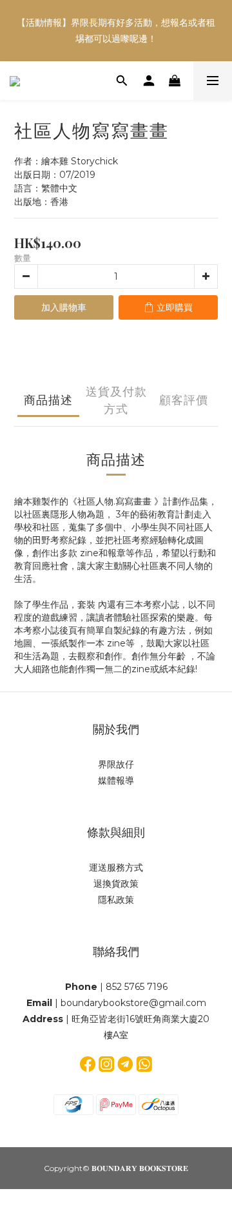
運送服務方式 (116, 867)
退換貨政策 (116, 883)
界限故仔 (116, 764)
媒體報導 (116, 780)
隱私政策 (116, 899)
